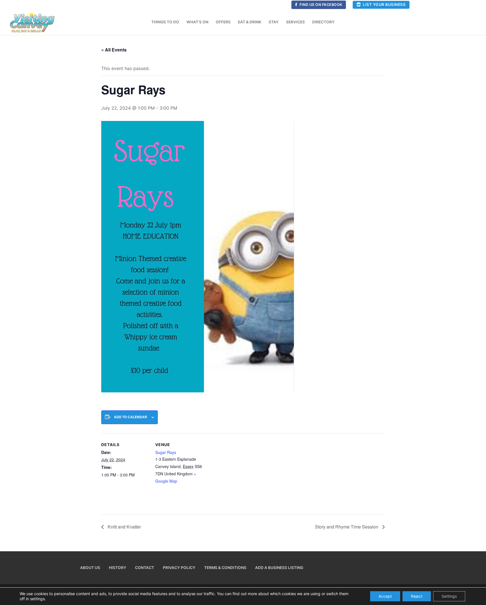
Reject (416, 596)
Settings (449, 596)
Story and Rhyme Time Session (347, 526)
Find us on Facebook (321, 5)
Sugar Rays (165, 452)
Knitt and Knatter (124, 526)
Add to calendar (130, 417)
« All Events (114, 49)
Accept (385, 596)
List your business (384, 4)
